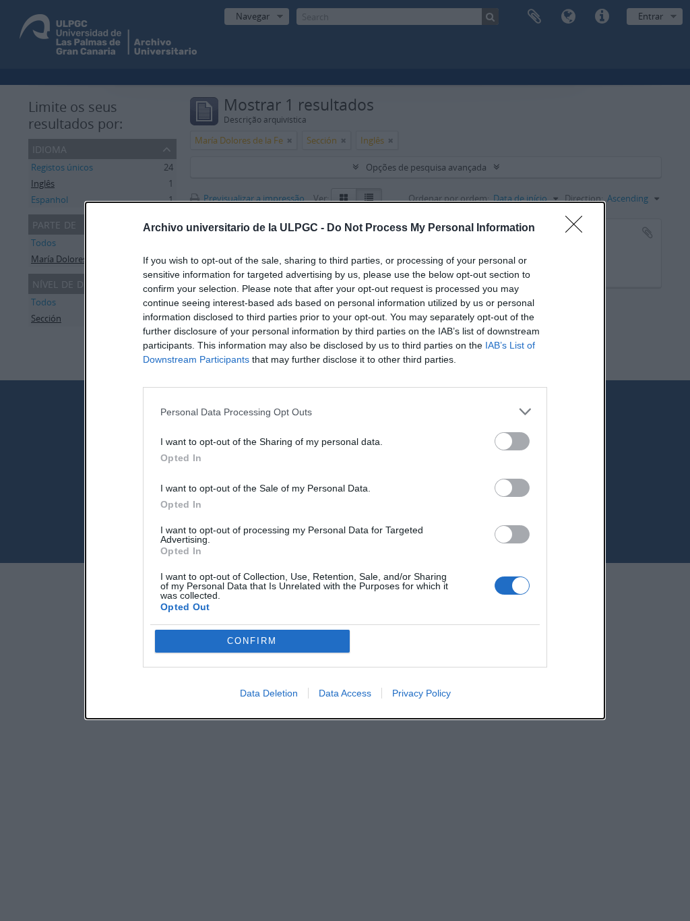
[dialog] (345, 460)
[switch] (512, 441)
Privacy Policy (421, 693)
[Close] (578, 228)
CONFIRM (252, 641)
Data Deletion (269, 693)
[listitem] (345, 412)
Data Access (345, 693)
